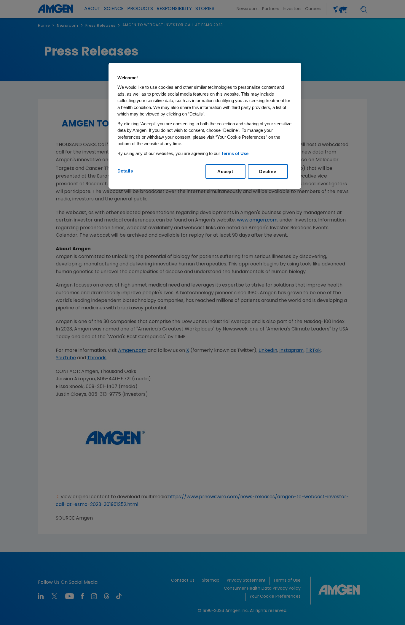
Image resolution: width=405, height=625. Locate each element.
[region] (205, 126)
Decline (267, 171)
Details (125, 170)
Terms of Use (234, 153)
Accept (225, 171)
